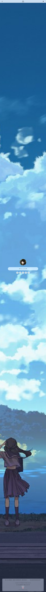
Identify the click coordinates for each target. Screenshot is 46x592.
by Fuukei (25, 589)
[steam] (23, 273)
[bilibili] (17, 273)
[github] (20, 273)
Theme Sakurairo (21, 589)
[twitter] (26, 273)
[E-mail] (28, 273)
